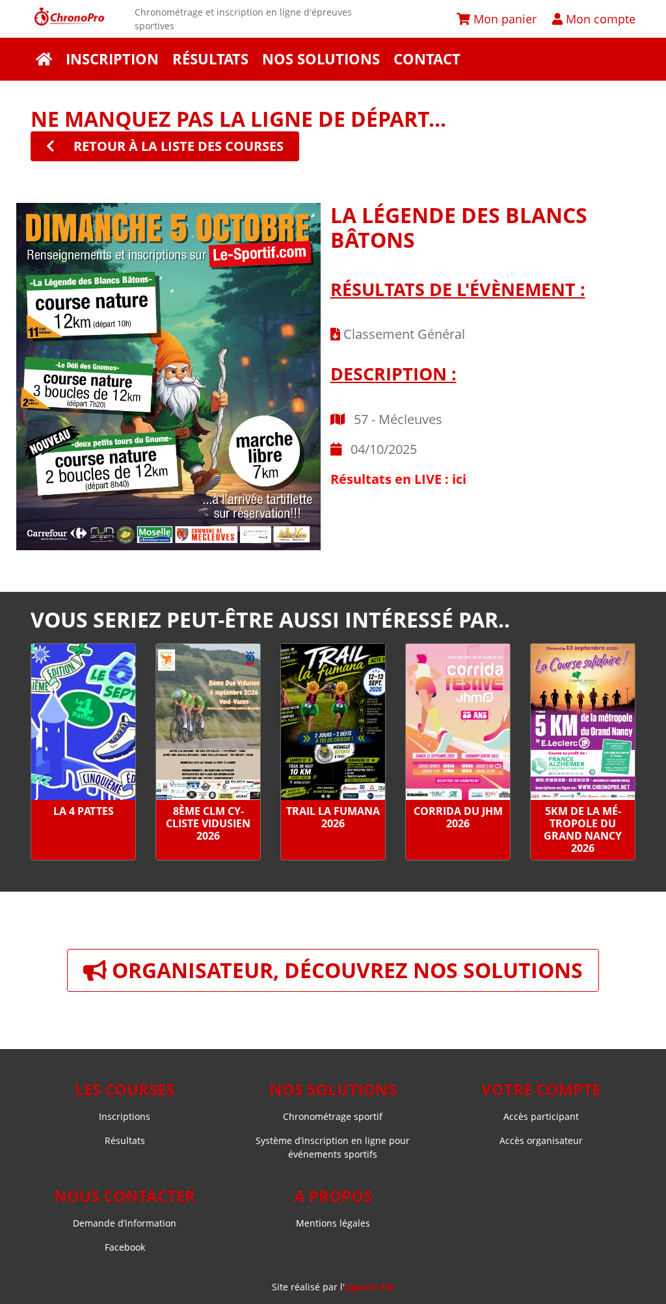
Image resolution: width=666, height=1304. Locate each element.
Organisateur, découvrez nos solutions (345, 970)
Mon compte (599, 18)
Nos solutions (321, 59)
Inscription (112, 59)
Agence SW (369, 1287)
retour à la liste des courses (177, 146)
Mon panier (503, 18)
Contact (426, 59)
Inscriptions (124, 1116)
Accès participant (541, 1116)
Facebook (125, 1247)
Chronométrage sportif (332, 1116)
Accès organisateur (541, 1140)
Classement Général (402, 334)
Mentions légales (333, 1223)
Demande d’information (124, 1223)
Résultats (210, 59)
